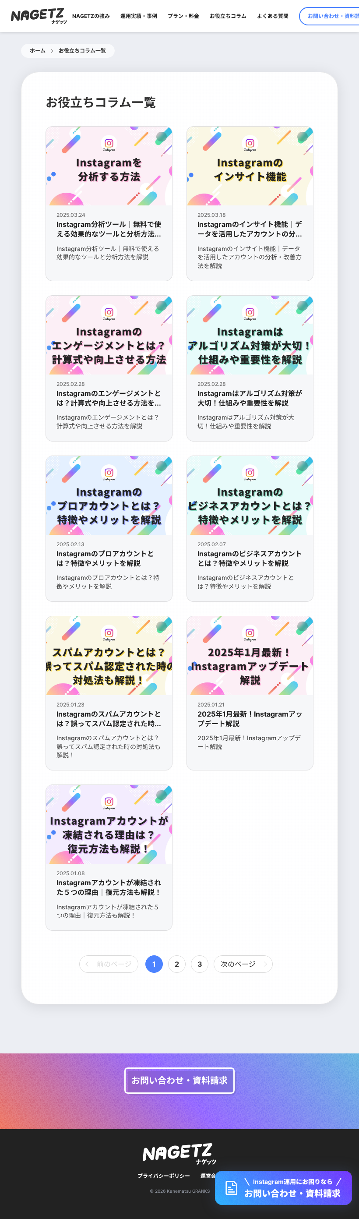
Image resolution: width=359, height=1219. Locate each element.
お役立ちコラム (228, 16)
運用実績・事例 (138, 16)
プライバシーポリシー (163, 1176)
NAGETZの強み (91, 16)
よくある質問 (273, 16)
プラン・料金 (183, 16)
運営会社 (211, 1176)
